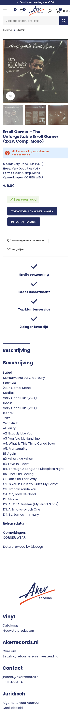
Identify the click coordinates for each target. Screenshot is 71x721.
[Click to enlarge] (10, 95)
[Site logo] (36, 10)
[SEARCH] (63, 20)
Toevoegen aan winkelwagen (32, 211)
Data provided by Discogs (23, 546)
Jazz (21, 30)
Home (7, 30)
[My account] (50, 11)
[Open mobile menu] (5, 11)
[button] (7, 71)
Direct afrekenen (23, 222)
